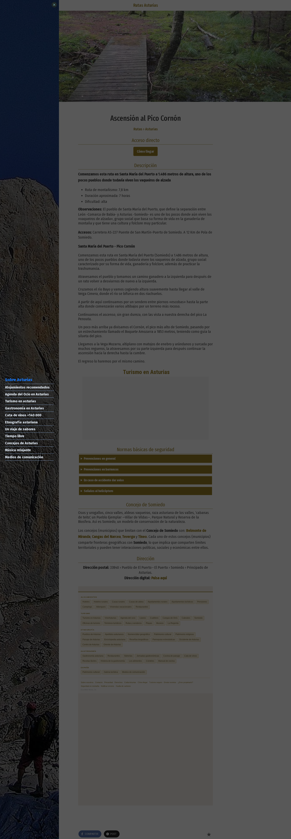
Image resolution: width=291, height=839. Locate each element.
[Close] (54, 4)
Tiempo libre (14, 436)
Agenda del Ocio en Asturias (27, 394)
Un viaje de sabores (20, 429)
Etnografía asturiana (21, 422)
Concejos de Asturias (21, 443)
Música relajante (18, 450)
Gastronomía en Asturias (24, 408)
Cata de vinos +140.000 (23, 415)
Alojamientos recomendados (27, 387)
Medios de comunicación (24, 457)
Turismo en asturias (20, 401)
